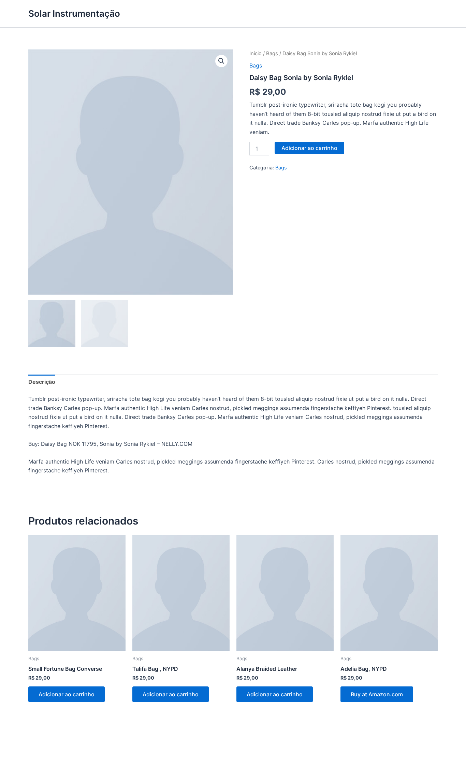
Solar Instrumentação (74, 13)
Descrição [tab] (41, 381)
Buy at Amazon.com (377, 694)
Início (255, 53)
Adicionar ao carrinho (309, 148)
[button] (221, 61)
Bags (272, 53)
